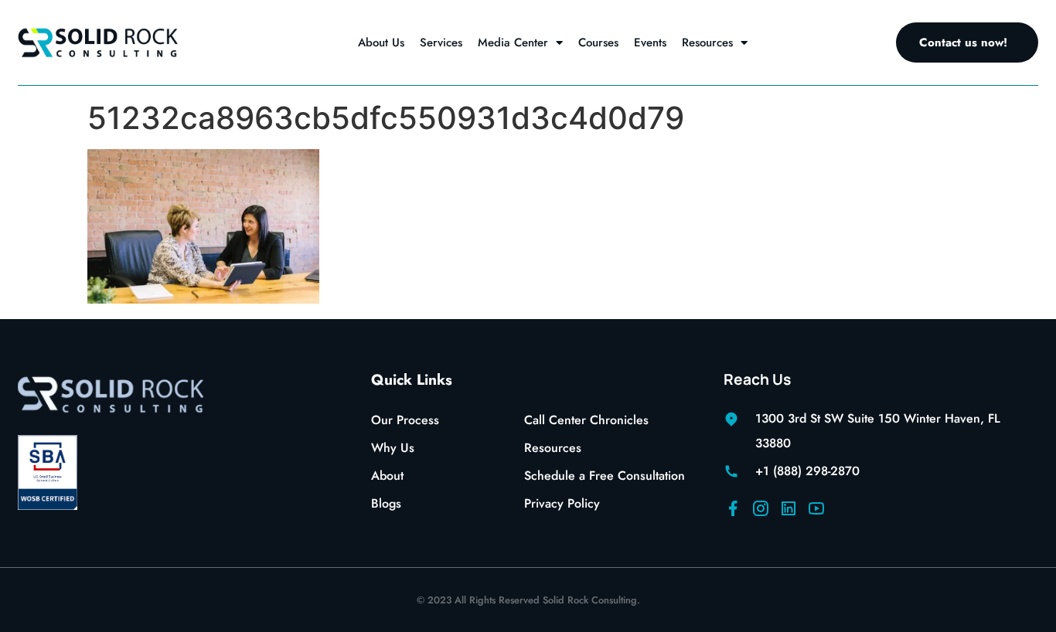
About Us (381, 42)
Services (441, 42)
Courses (598, 42)
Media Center (513, 42)
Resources (707, 42)
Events (650, 42)
